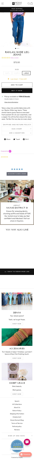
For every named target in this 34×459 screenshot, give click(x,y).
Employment (17, 417)
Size (17, 69)
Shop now (17, 323)
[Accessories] (17, 337)
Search (17, 401)
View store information (11, 102)
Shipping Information (17, 414)
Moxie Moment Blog (17, 420)
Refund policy (17, 426)
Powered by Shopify (17, 457)
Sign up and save (16, 435)
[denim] (17, 301)
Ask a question (17, 133)
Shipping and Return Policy (17, 124)
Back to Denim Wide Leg (18, 271)
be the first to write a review (17, 174)
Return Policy (17, 410)
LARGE (26, 73)
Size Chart (17, 129)
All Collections (17, 404)
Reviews (17, 430)
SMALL (7, 73)
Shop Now (17, 394)
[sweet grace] (17, 371)
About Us (17, 407)
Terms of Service (17, 423)
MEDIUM (17, 73)
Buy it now (17, 90)
